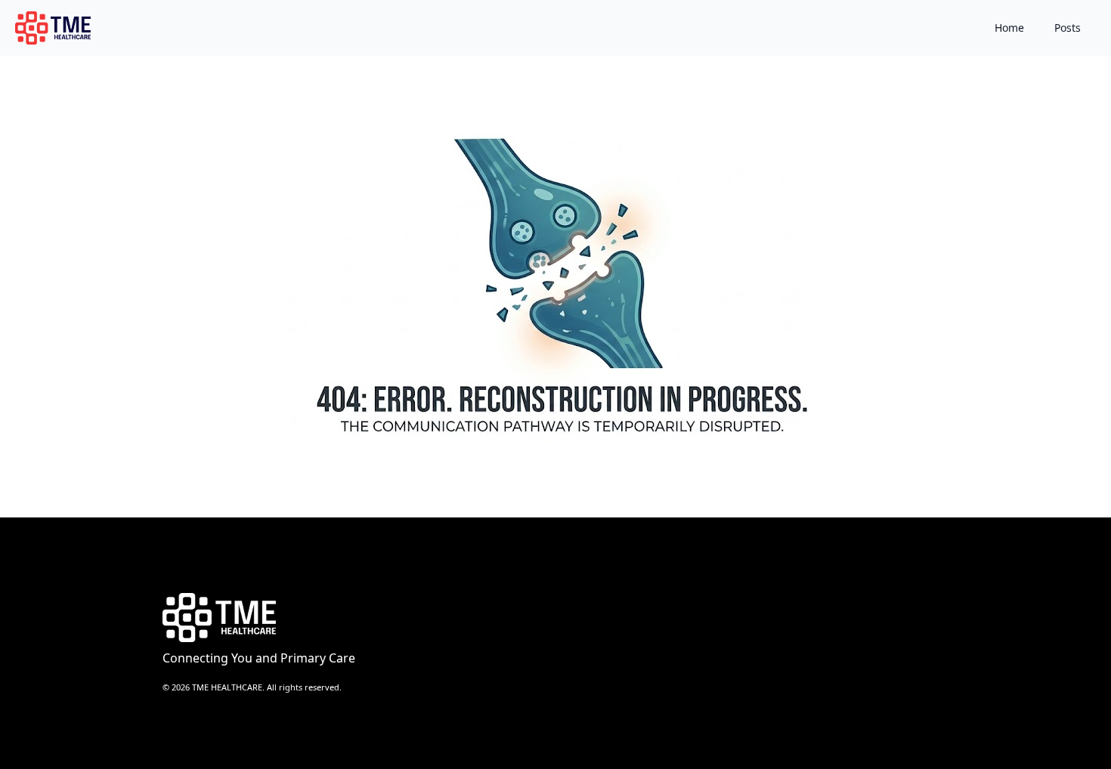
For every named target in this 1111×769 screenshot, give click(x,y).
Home (1009, 27)
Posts (1067, 27)
